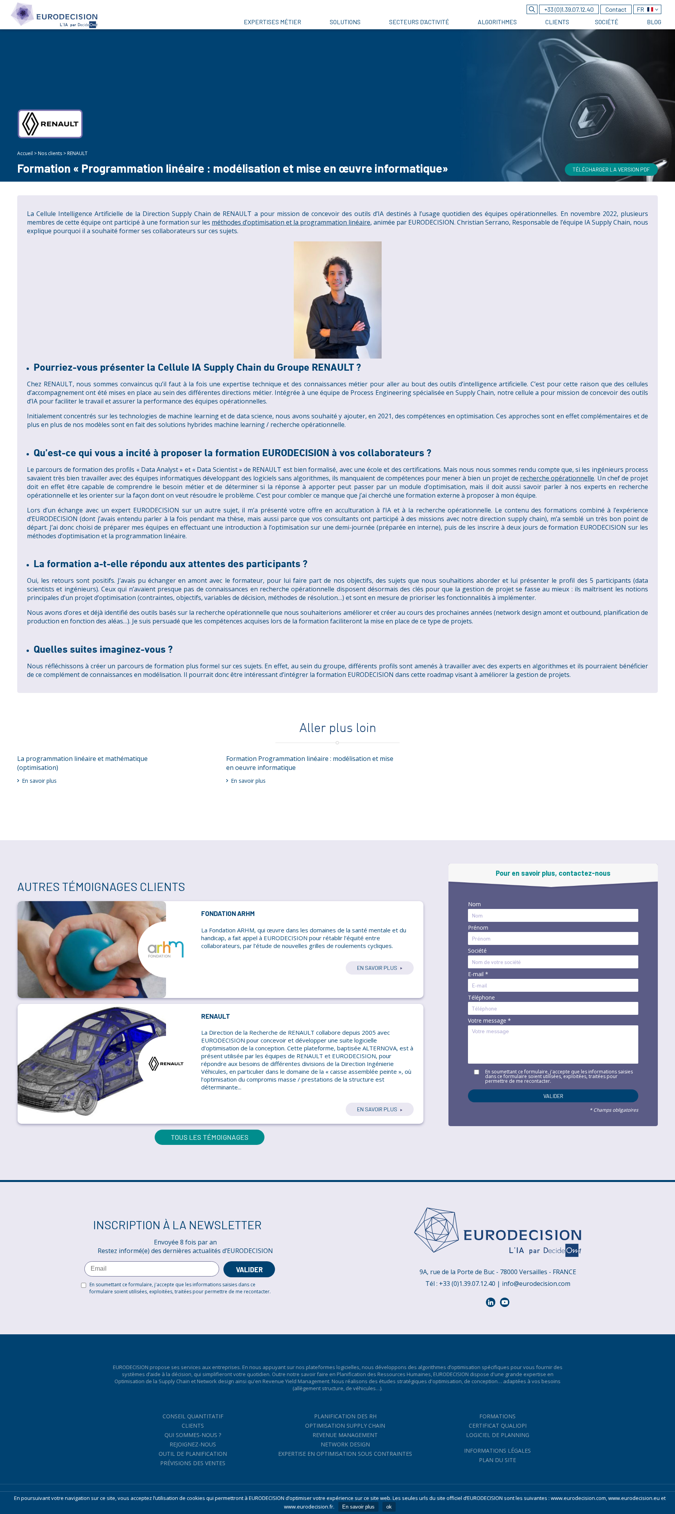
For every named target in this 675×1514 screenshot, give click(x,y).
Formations (497, 1416)
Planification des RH (345, 1416)
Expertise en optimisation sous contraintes (345, 1453)
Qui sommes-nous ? (192, 1435)
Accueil (25, 153)
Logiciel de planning (497, 1435)
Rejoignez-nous (193, 1444)
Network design (345, 1444)
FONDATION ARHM (228, 913)
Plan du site (497, 1460)
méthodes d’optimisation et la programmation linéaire (291, 222)
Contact (616, 9)
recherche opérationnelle (557, 478)
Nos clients (50, 153)
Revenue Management (345, 1435)
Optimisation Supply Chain (345, 1425)
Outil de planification (193, 1453)
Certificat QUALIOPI (498, 1425)
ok (389, 1507)
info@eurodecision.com (536, 1283)
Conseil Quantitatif (192, 1416)
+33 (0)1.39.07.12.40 (569, 9)
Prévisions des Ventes (192, 1463)
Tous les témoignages (209, 1137)
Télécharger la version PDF (611, 169)
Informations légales (497, 1450)
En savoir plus (39, 780)
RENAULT (215, 1016)
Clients (193, 1425)
